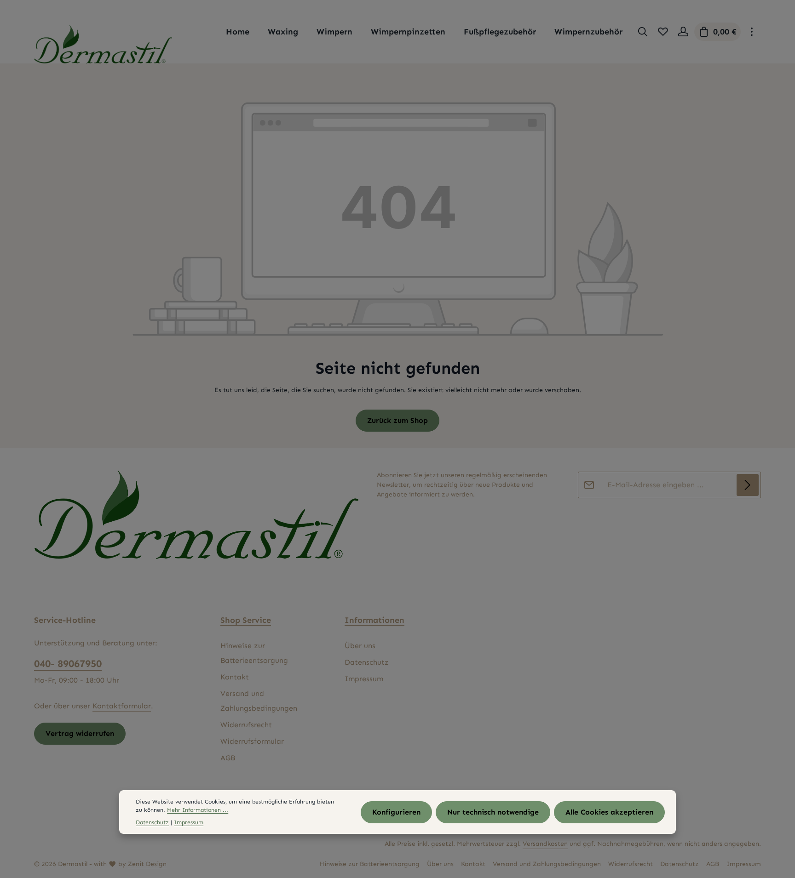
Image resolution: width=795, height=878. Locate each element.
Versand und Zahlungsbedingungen (258, 701)
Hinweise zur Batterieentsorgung (254, 653)
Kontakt (234, 677)
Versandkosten (545, 844)
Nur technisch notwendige (493, 812)
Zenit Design (147, 864)
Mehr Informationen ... (197, 810)
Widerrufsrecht (246, 724)
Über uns (360, 645)
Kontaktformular (121, 705)
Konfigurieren (396, 812)
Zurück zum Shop (397, 420)
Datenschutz (367, 662)
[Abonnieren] (748, 485)
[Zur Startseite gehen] (103, 44)
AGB (227, 757)
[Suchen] (643, 32)
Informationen (374, 620)
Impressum (364, 678)
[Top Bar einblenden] (752, 32)
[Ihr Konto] (683, 32)
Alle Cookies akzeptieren (609, 812)
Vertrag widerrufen (80, 733)
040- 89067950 (68, 663)
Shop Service (245, 620)
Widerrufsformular (252, 741)
